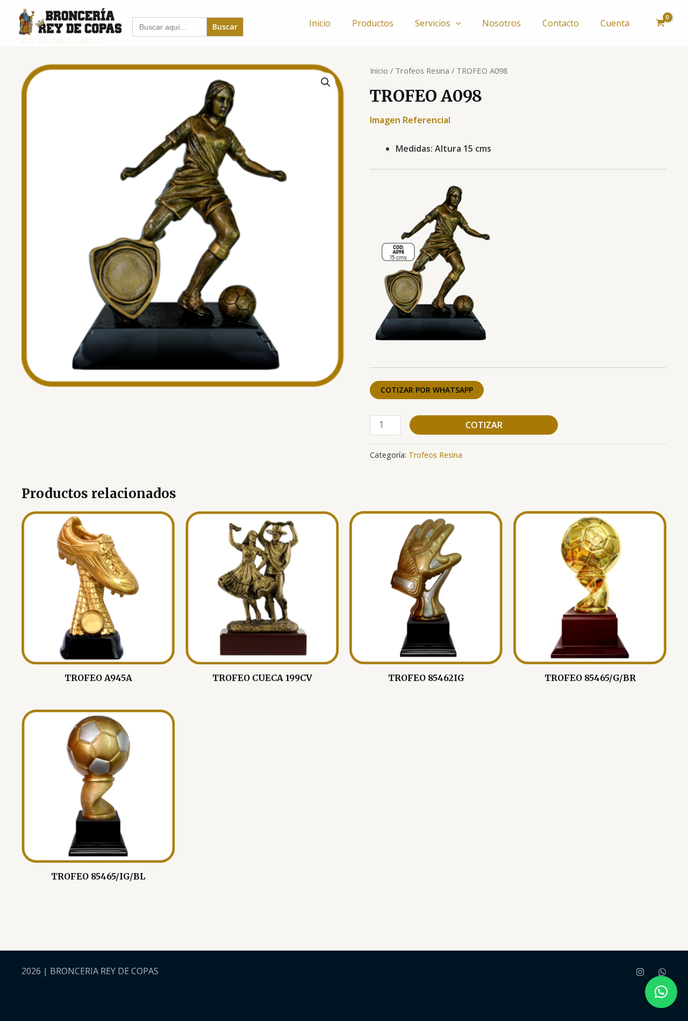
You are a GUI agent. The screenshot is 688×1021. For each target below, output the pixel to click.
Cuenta (614, 23)
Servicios (432, 23)
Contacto (560, 23)
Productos (372, 23)
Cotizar (484, 425)
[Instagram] (640, 972)
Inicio (320, 23)
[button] (455, 23)
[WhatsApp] (662, 972)
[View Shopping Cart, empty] (660, 23)
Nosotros (501, 23)
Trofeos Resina (422, 70)
